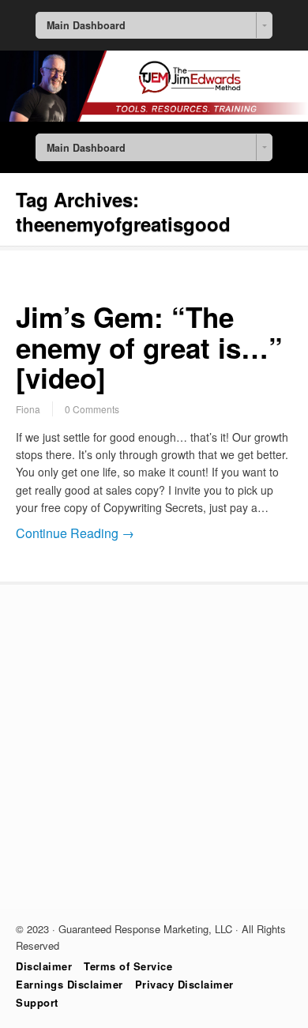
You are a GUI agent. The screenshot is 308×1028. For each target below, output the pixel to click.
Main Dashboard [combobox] (86, 25)
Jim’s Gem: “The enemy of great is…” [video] (149, 347)
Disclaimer (44, 965)
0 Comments (92, 409)
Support (37, 1002)
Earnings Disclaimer (69, 984)
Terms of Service (128, 965)
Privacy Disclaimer (184, 984)
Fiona (28, 409)
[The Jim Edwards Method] (154, 117)
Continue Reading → (75, 533)
